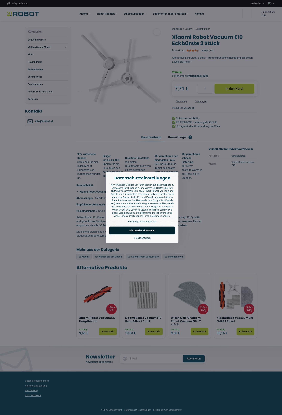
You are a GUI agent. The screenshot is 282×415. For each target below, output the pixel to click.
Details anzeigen (142, 238)
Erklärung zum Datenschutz (142, 221)
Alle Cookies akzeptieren (142, 230)
